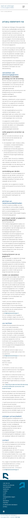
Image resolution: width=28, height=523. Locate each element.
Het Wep (17, 517)
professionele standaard (10, 504)
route (4, 493)
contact (5, 491)
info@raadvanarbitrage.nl (11, 313)
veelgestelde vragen (9, 497)
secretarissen (7, 487)
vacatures (6, 489)
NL (5, 498)
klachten (5, 502)
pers (4, 495)
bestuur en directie (8, 485)
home (2, 11)
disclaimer (6, 500)
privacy (5, 506)
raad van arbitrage (7, 6)
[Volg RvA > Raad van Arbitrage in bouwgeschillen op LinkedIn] (3, 512)
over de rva (6, 483)
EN (3, 498)
